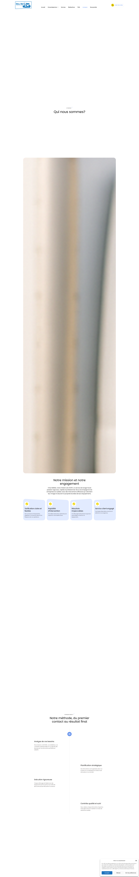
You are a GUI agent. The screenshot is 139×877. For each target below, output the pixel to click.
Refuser (118, 873)
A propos (85, 7)
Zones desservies (52, 7)
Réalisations (71, 7)
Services (63, 7)
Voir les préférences (130, 873)
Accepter (107, 873)
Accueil (43, 7)
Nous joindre (93, 7)
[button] (136, 860)
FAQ (79, 7)
